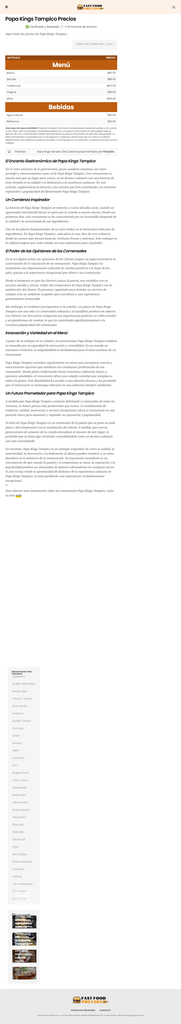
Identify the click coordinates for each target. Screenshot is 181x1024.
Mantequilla (19, 787)
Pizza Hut (18, 824)
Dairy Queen (19, 706)
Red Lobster (19, 854)
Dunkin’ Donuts (21, 720)
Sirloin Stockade (21, 861)
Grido (15, 735)
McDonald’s (19, 795)
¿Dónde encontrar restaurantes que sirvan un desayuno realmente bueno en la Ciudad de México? (24, 933)
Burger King (19, 691)
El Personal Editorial (28, 970)
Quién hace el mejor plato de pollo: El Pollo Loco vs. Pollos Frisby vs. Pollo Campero (24, 902)
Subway (17, 876)
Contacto (104, 1010)
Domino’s (17, 713)
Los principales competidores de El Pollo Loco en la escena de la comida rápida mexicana (23, 950)
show (109, 44)
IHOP (15, 750)
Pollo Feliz (18, 832)
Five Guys (18, 728)
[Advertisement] (61, 526)
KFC (14, 765)
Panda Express (21, 809)
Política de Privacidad (83, 1010)
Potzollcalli (18, 839)
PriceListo (108, 151)
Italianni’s (18, 757)
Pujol (15, 846)
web (18, 495)
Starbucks (18, 869)
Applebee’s (18, 676)
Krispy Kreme (20, 772)
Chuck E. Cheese (21, 698)
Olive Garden (20, 802)
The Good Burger (22, 883)
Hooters (17, 743)
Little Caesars (20, 780)
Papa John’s (19, 817)
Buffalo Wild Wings (23, 683)
